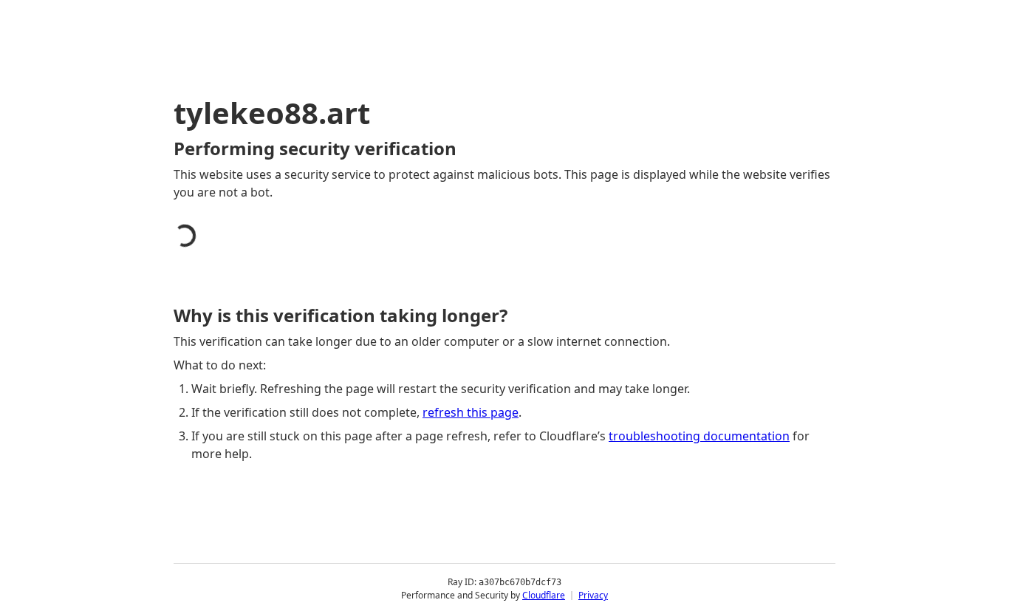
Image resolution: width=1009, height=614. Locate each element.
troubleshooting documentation (699, 436)
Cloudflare (543, 595)
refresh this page (471, 412)
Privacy (593, 595)
